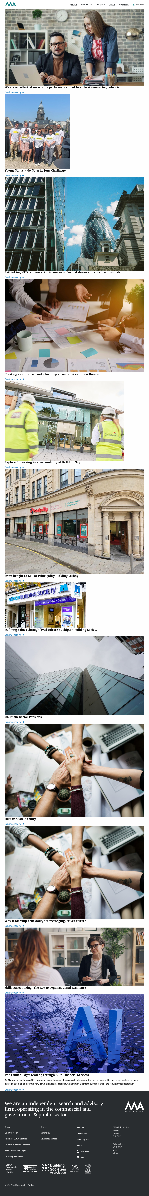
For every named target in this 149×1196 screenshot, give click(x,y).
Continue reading (13, 92)
